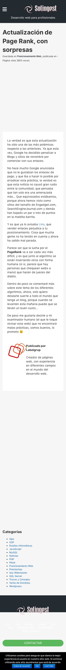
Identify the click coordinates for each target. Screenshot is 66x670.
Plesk (12, 562)
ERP (17, 624)
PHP (11, 559)
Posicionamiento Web (29, 56)
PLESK (42, 624)
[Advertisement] (33, 99)
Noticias (13, 555)
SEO (53, 624)
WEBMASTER (25, 627)
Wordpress (15, 586)
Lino (42, 224)
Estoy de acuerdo (22, 666)
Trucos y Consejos (19, 579)
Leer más (49, 666)
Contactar (33, 643)
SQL (10, 627)
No (37, 666)
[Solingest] (44, 8)
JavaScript (15, 549)
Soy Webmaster (18, 572)
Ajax (11, 538)
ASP (11, 542)
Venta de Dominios (19, 582)
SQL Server (15, 576)
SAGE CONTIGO (30, 631)
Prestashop (15, 569)
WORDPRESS (45, 627)
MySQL (13, 552)
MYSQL (29, 624)
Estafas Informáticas (20, 545)
